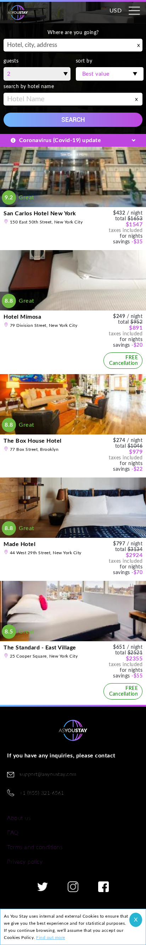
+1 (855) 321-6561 (41, 793)
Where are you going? (73, 32)
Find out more (50, 937)
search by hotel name (29, 86)
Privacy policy (25, 862)
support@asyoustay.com (48, 774)
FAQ (13, 833)
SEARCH (73, 119)
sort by (84, 61)
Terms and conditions (35, 847)
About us (19, 818)
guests (11, 61)
